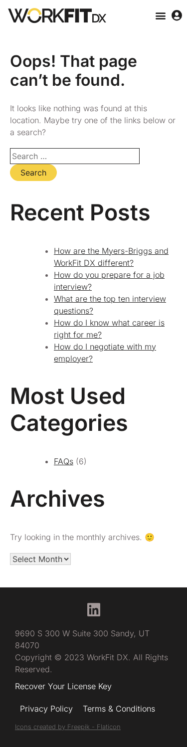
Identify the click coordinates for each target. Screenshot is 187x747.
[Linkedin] (93, 609)
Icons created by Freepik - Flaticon (68, 727)
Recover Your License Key (63, 686)
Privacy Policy (46, 709)
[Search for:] (75, 156)
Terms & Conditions (119, 709)
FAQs (63, 461)
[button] (160, 15)
